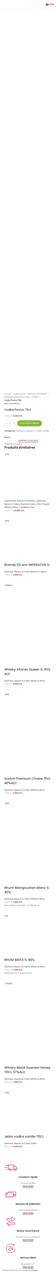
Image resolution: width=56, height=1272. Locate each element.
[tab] (28, 440)
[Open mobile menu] (3, 4)
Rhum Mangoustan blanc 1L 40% (26, 889)
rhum (32, 507)
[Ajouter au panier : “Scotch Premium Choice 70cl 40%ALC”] (7, 798)
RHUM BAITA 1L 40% (19, 960)
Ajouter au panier (29, 423)
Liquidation (24, 507)
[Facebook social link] (12, 437)
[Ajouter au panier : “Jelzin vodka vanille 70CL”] (7, 1151)
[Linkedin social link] (19, 437)
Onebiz (34, 1270)
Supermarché (20, 393)
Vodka (36, 397)
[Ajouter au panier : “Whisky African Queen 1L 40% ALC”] (7, 689)
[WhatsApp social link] (22, 437)
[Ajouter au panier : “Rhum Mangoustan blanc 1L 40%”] (7, 910)
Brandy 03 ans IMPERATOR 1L (27, 565)
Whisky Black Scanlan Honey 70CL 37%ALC (27, 1069)
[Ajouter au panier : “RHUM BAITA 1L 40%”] (7, 978)
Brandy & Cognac (28, 504)
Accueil (7, 393)
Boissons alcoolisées (37, 393)
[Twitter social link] (16, 437)
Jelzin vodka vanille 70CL (24, 1136)
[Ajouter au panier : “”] (7, 515)
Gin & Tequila (43, 504)
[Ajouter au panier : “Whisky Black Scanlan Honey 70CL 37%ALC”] (7, 1087)
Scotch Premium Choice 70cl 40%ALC (27, 780)
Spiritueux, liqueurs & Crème (17, 397)
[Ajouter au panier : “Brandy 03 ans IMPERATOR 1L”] (7, 580)
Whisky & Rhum (11, 507)
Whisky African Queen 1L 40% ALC (27, 671)
